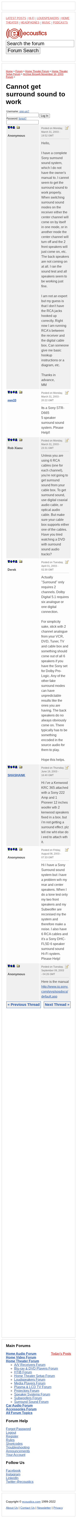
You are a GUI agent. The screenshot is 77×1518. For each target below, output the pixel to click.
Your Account (15, 1455)
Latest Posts (16, 18)
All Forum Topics (19, 1413)
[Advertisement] (38, 1176)
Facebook (13, 1470)
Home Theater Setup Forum (34, 1376)
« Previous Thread (24, 1005)
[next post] (11, 127)
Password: (16, 118)
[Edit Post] (67, 128)
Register (12, 1436)
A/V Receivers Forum (29, 1365)
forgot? (22, 118)
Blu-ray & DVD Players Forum (36, 1368)
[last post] (14, 127)
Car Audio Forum (19, 1405)
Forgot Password (18, 1429)
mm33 (12, 400)
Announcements (18, 1451)
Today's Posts (61, 1353)
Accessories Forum (21, 1409)
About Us (12, 1507)
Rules (10, 1440)
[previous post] (11, 392)
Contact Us (27, 1507)
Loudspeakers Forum (29, 1379)
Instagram (13, 1474)
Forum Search (23, 50)
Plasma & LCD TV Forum (32, 1387)
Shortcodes (14, 1443)
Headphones (30, 22)
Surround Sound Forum (31, 1402)
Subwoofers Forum (28, 1398)
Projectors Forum (26, 1390)
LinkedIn (12, 1478)
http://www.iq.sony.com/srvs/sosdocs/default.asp (54, 991)
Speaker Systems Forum (32, 1394)
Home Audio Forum (21, 1353)
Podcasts (60, 22)
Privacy (58, 1507)
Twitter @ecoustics (19, 1481)
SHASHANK (16, 775)
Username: (17, 111)
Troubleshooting (18, 1447)
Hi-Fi (31, 18)
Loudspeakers (48, 18)
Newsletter (44, 1507)
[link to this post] (18, 127)
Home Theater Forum (22, 1361)
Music (46, 22)
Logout (11, 1432)
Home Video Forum (21, 1357)
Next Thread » (57, 1005)
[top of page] (9, 127)
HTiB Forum (23, 1372)
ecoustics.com (31, 1501)
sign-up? (24, 111)
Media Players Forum (29, 1383)
